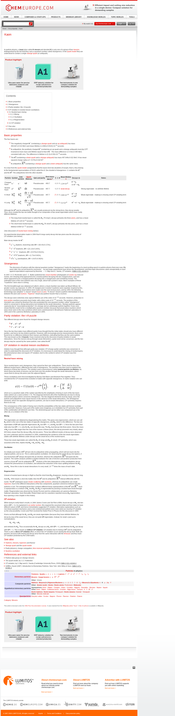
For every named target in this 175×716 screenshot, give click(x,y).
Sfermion (92, 587)
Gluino (63, 587)
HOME (6, 17)
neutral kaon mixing (25, 231)
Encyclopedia (12, 28)
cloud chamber (51, 275)
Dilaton (43, 589)
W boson (67, 534)
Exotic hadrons (36, 592)
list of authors (84, 606)
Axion (38, 589)
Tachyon (80, 589)
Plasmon (66, 596)
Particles (69, 571)
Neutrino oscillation (12, 551)
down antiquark (56, 164)
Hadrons (8, 543)
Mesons (85, 582)
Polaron (79, 596)
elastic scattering (34, 482)
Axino (44, 587)
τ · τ (78, 574)
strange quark (32, 53)
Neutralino (84, 587)
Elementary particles (23, 577)
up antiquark (62, 144)
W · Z (56, 577)
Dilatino (50, 587)
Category (7, 600)
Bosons (34, 577)
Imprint (40, 713)
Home (4, 28)
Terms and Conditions (54, 713)
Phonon (59, 596)
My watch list (88, 24)
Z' (92, 589)
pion (45, 292)
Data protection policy (73, 713)
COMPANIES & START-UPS (35, 17)
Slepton (99, 587)
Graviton (63, 589)
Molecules (77, 585)
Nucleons (59, 582)
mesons (76, 50)
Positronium (68, 585)
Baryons (42, 582)
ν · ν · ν (85, 574)
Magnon (52, 596)
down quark (31, 158)
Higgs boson (71, 589)
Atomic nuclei (42, 585)
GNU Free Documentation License (35, 606)
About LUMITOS (81, 680)
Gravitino (70, 587)
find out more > (46, 692)
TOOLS (132, 17)
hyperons (7, 484)
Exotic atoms (59, 585)
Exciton (45, 596)
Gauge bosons (43, 577)
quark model (71, 51)
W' (89, 589)
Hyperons (51, 582)
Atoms (50, 585)
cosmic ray (73, 275)
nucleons (48, 482)
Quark (28, 177)
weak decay (65, 189)
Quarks (42, 574)
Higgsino (77, 587)
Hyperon (31, 294)
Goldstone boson (53, 589)
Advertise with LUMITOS (117, 680)
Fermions (34, 574)
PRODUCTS (55, 17)
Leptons (61, 574)
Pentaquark (59, 592)
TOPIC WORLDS (117, 17)
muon (39, 292)
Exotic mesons (69, 592)
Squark (105, 587)
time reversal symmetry (41, 548)
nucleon (24, 294)
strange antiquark (47, 158)
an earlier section (34, 505)
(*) (55, 195)
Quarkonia (95, 582)
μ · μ (73, 574)
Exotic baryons (49, 592)
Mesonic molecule (43, 594)
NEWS (16, 17)
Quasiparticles (25, 596)
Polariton (73, 596)
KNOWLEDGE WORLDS (96, 17)
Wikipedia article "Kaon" (70, 606)
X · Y (85, 589)
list (46, 582)
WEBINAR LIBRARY (74, 17)
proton (10, 300)
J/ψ (108, 582)
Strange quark (10, 546)
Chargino (57, 587)
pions (73, 218)
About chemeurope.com (54, 680)
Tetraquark (86, 592)
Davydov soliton (36, 596)
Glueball (78, 592)
